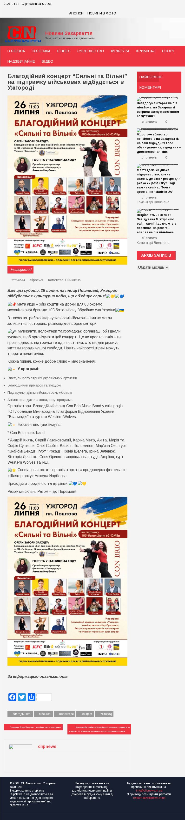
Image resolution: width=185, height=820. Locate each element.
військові (45, 714)
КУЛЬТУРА (120, 51)
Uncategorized (20, 270)
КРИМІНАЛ (145, 51)
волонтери (66, 714)
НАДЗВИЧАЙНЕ (21, 61)
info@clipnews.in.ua (149, 790)
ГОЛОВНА (16, 51)
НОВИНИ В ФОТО (101, 13)
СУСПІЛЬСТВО (90, 51)
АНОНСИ (76, 13)
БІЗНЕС (64, 51)
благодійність (22, 714)
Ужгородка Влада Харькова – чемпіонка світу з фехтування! (35, 727)
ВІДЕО (47, 61)
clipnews (36, 280)
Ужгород (106, 714)
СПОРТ (168, 51)
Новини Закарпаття (68, 33)
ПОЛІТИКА (41, 51)
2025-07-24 (18, 280)
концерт (87, 714)
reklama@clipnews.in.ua (149, 798)
